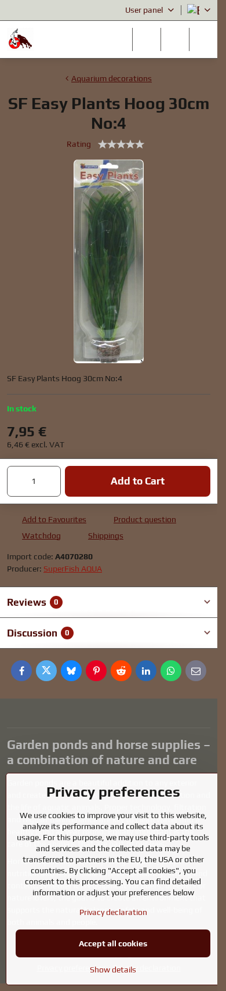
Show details (113, 969)
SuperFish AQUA (72, 568)
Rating (79, 144)
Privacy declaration (113, 912)
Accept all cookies (113, 943)
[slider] (121, 144)
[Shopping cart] (175, 39)
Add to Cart (138, 481)
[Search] (147, 39)
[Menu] (203, 39)
